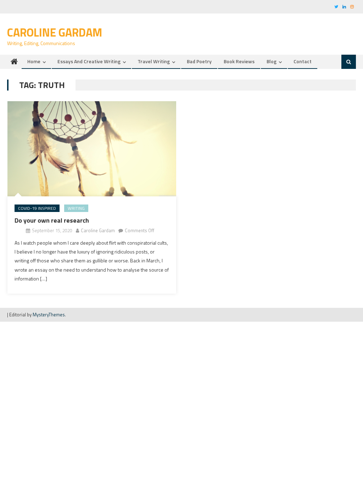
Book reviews (239, 61)
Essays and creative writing (89, 61)
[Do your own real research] (91, 148)
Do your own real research (52, 220)
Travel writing (154, 61)
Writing (76, 208)
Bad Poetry (199, 61)
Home (33, 61)
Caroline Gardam (54, 32)
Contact (303, 61)
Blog (272, 61)
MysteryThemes (49, 314)
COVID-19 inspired (37, 208)
